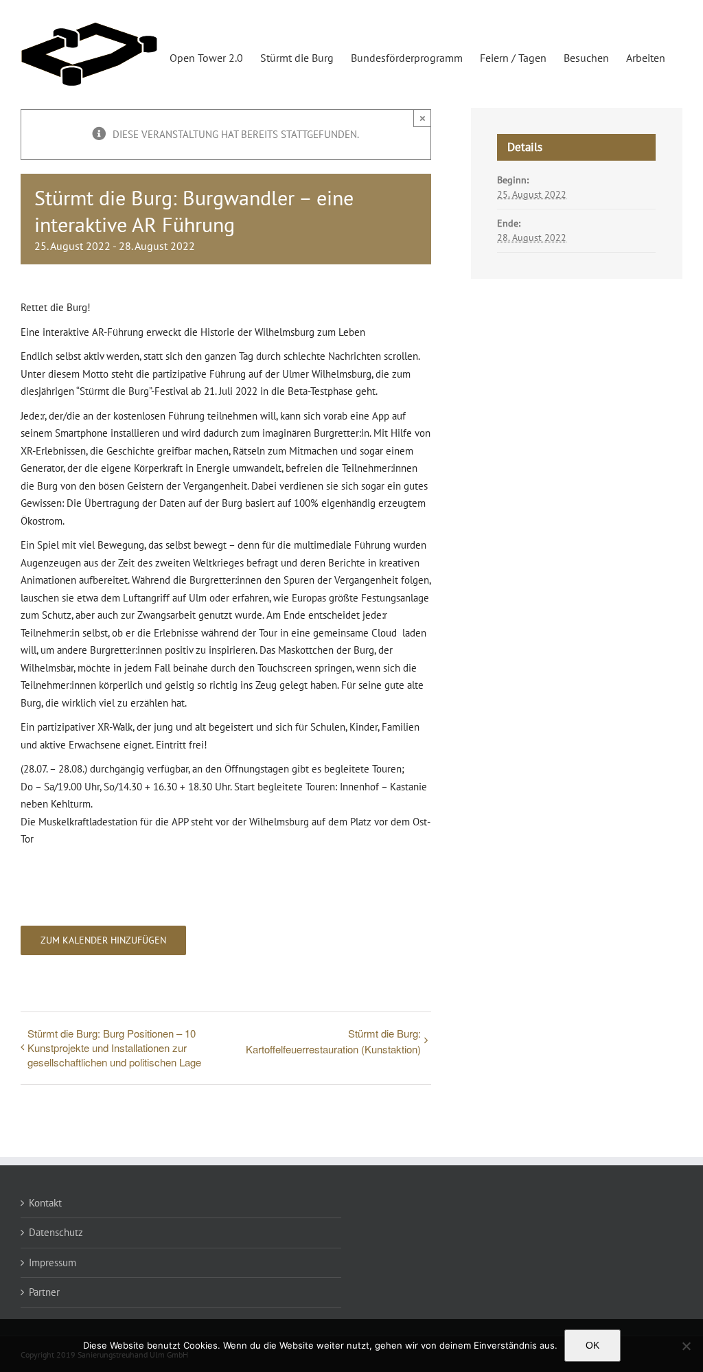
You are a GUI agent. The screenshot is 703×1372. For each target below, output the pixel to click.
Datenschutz (56, 1232)
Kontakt (45, 1202)
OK (592, 1345)
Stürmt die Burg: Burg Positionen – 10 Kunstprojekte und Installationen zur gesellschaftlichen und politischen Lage (114, 1047)
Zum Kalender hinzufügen (103, 940)
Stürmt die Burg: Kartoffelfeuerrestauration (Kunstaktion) (333, 1041)
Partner (44, 1292)
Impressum (52, 1262)
